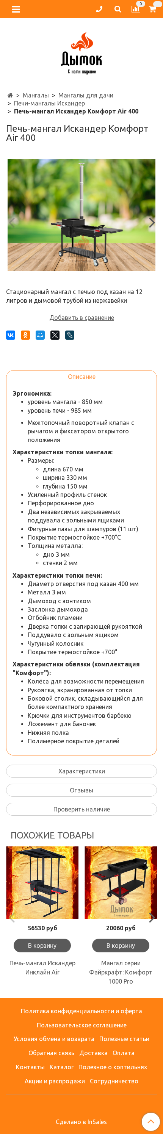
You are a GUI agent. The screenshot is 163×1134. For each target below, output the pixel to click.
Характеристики (81, 771)
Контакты (30, 1067)
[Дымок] (81, 51)
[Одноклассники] (25, 335)
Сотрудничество (114, 1081)
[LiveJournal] (69, 335)
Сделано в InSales (81, 1122)
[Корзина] (153, 9)
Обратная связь (51, 1052)
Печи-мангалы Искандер (49, 103)
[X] (55, 335)
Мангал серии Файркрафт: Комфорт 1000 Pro (120, 972)
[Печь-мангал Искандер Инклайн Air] (42, 882)
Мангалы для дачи (85, 95)
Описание (82, 376)
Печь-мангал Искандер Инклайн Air (42, 968)
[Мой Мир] (40, 335)
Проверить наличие (81, 809)
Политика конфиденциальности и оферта (81, 1011)
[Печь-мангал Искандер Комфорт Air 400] (81, 215)
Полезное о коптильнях (112, 1067)
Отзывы (81, 790)
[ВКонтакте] (10, 335)
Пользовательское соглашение (82, 1025)
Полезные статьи (124, 1038)
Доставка (93, 1052)
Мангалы (36, 95)
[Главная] (10, 95)
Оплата (124, 1052)
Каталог (62, 1067)
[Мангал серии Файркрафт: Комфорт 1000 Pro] (121, 882)
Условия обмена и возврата (54, 1038)
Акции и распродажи (55, 1081)
